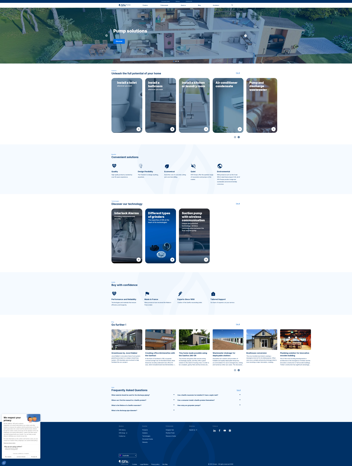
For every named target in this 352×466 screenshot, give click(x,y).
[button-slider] (239, 137)
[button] (173, 61)
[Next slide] (244, 35)
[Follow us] (214, 430)
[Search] (232, 5)
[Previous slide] (107, 35)
